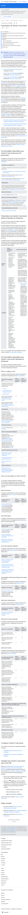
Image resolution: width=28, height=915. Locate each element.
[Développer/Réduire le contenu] (9, 31)
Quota (3, 194)
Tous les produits (4, 903)
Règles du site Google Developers (8, 830)
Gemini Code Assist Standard (10, 73)
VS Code (11, 201)
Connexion (24, 1)
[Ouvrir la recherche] (20, 1)
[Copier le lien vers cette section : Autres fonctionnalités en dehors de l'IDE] (2, 478)
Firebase (3, 874)
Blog (2, 854)
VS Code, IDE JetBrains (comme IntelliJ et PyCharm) (13, 171)
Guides (20, 20)
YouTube (3, 864)
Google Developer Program (6, 840)
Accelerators (3, 846)
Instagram (3, 858)
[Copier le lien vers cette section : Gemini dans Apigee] (12, 516)
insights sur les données (8, 591)
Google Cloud (3, 880)
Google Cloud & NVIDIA (5, 848)
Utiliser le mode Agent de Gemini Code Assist (15, 189)
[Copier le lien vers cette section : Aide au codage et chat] (16, 371)
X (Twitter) (3, 862)
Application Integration (13, 550)
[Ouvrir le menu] (2, 1)
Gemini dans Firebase (11, 653)
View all (2, 885)
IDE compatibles (21, 375)
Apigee (25, 520)
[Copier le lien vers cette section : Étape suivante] (12, 803)
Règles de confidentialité (17, 908)
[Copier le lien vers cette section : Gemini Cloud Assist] (12, 490)
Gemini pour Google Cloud (15, 74)
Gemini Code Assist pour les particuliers (13, 69)
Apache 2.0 (13, 829)
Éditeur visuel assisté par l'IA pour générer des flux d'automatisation (7, 561)
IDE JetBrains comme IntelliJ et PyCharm (7, 439)
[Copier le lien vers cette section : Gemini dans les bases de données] (19, 619)
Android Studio (6, 172)
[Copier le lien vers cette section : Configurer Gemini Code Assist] (24, 743)
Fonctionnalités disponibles (15, 352)
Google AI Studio (4, 876)
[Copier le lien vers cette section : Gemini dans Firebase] (12, 648)
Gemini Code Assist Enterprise (11, 77)
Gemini (4, 428)
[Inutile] (16, 23)
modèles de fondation (6, 114)
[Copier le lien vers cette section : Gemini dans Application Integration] (19, 546)
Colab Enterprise (19, 604)
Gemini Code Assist (10, 1)
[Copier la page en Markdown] (7, 28)
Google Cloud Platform (5, 899)
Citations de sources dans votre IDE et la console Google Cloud (7, 454)
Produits (7, 20)
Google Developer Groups (6, 842)
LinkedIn (2, 860)
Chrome (2, 872)
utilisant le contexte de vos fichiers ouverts (7, 399)
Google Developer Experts (6, 844)
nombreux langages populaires (19, 86)
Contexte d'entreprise (6, 529)
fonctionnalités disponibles (12, 230)
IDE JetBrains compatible (20, 771)
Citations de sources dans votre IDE (9, 210)
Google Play (3, 882)
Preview (7, 541)
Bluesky (2, 856)
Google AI (3, 901)
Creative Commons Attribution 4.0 (10, 828)
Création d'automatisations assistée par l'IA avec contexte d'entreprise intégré (8, 566)
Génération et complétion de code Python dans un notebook (7, 614)
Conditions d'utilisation (5, 908)
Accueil (3, 5)
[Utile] (14, 23)
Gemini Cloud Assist (13, 494)
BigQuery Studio (20, 583)
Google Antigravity (5, 878)
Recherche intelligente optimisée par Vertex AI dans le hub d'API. (7, 536)
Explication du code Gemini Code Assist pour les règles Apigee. (7, 540)
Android (2, 870)
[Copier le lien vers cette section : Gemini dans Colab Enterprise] (16, 600)
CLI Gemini (15, 194)
